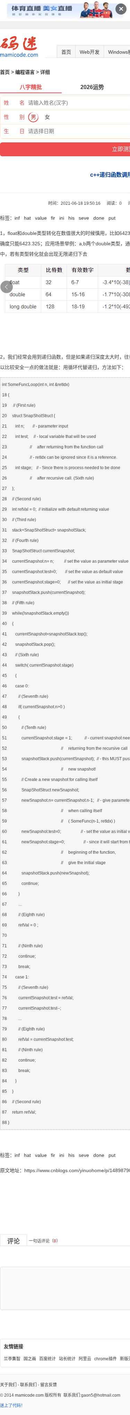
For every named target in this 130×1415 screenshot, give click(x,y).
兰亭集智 (12, 1358)
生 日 (14, 131)
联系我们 (28, 1384)
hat (27, 218)
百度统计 (47, 1358)
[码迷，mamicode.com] (19, 55)
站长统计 (67, 1358)
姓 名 (14, 103)
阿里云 (85, 1358)
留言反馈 (48, 1384)
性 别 (14, 117)
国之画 (30, 1358)
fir (53, 218)
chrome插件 (105, 1358)
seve (84, 218)
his (71, 218)
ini (61, 218)
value (41, 218)
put (112, 218)
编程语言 (25, 72)
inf (17, 218)
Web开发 (89, 52)
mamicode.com (29, 1395)
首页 (66, 52)
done (98, 218)
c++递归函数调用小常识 (26, 1140)
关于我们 (8, 1384)
